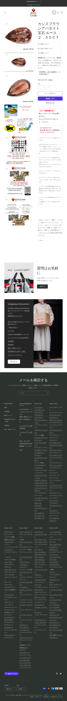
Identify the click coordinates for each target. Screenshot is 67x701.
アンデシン (38, 455)
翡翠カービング (9, 539)
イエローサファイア (40, 483)
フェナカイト (38, 532)
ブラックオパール (40, 539)
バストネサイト (24, 627)
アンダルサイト (39, 453)
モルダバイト (53, 549)
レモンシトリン (54, 615)
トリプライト (23, 564)
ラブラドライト (54, 564)
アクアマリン (38, 417)
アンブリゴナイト (40, 465)
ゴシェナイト (53, 510)
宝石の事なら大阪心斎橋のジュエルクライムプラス (21, 695)
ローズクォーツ (54, 622)
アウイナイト (38, 412)
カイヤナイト (53, 417)
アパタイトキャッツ (40, 437)
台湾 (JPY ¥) (9, 689)
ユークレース (53, 554)
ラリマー (52, 572)
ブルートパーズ (39, 562)
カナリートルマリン (55, 420)
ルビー (51, 582)
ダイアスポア (8, 620)
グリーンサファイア (55, 455)
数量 (39, 83)
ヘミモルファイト (40, 580)
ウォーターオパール (40, 498)
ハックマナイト (24, 630)
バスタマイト (23, 625)
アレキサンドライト (40, 450)
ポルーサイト (38, 590)
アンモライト (38, 468)
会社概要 (11, 341)
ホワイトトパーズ (40, 597)
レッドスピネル (54, 607)
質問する (42, 286)
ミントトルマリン (55, 532)
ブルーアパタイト (40, 552)
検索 (5, 407)
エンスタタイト (39, 513)
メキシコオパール (55, 544)
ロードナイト (53, 627)
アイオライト (38, 407)
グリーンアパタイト (55, 450)
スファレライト (9, 595)
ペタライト (38, 575)
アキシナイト (38, 415)
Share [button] (41, 240)
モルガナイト (53, 547)
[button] (5, 12)
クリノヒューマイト (55, 485)
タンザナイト (8, 627)
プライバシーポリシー (15, 355)
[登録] (47, 393)
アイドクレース (39, 410)
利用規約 (11, 344)
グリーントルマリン (55, 465)
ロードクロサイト (55, 625)
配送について (8, 415)
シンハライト (8, 562)
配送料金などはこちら (15, 316)
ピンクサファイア (25, 657)
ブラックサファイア (40, 542)
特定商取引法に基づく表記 (16, 351)
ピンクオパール (24, 652)
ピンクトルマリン (25, 663)
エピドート (38, 503)
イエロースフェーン (40, 485)
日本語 (20, 689)
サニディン (53, 520)
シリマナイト (8, 549)
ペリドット (38, 585)
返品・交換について (14, 348)
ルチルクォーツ (54, 580)
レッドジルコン (54, 605)
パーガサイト (23, 587)
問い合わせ (13, 361)
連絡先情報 (46, 697)
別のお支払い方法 (50, 102)
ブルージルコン (39, 557)
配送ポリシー (39, 697)
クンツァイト (53, 500)
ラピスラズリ (53, 562)
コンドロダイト (54, 518)
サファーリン (8, 532)
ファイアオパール (25, 665)
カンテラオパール (55, 443)
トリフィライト (24, 562)
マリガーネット (39, 605)
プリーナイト (38, 549)
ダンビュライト (9, 635)
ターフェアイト (9, 617)
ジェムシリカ (8, 542)
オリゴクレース (39, 518)
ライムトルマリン (55, 557)
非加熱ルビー (23, 647)
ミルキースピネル (40, 622)
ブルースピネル (39, 559)
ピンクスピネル (24, 660)
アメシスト (38, 440)
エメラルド (38, 505)
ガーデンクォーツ (55, 415)
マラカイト (38, 612)
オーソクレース (39, 515)
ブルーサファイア (40, 554)
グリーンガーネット (25, 532)
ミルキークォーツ (40, 620)
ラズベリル (53, 559)
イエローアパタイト (40, 480)
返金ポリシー (48, 695)
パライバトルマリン (25, 637)
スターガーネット (10, 569)
